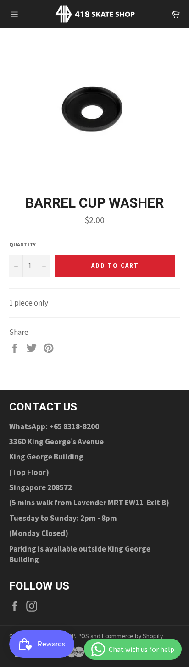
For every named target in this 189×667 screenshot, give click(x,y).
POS (83, 636)
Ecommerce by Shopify (132, 636)
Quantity (22, 244)
